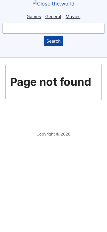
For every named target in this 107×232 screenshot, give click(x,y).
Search (53, 41)
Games (34, 16)
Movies (73, 16)
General (53, 16)
